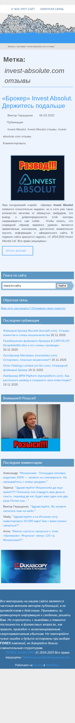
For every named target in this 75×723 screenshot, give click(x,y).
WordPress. (53, 659)
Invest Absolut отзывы (42, 126)
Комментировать (14, 138)
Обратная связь (52, 9)
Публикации (15, 120)
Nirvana (37, 659)
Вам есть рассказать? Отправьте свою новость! (33, 302)
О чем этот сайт (23, 9)
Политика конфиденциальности (46, 651)
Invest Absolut (17, 126)
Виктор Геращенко (20, 115)
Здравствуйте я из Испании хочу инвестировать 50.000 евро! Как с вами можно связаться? (34, 515)
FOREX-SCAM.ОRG (20, 646)
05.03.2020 (46, 115)
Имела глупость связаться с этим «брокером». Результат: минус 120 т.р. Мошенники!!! (30, 530)
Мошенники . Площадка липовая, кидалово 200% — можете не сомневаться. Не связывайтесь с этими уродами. (35, 472)
